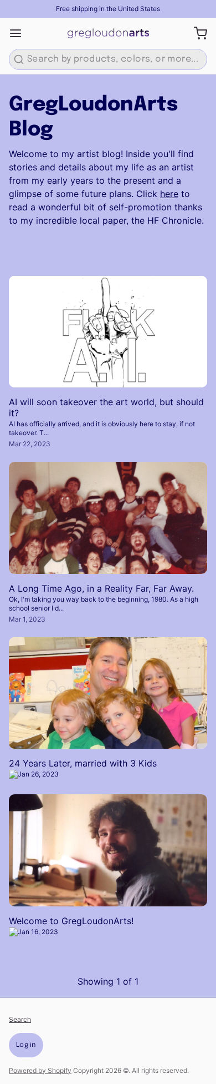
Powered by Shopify (40, 1070)
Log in (26, 1045)
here (169, 193)
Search (20, 1019)
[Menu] (20, 33)
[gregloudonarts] (108, 33)
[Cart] (196, 33)
